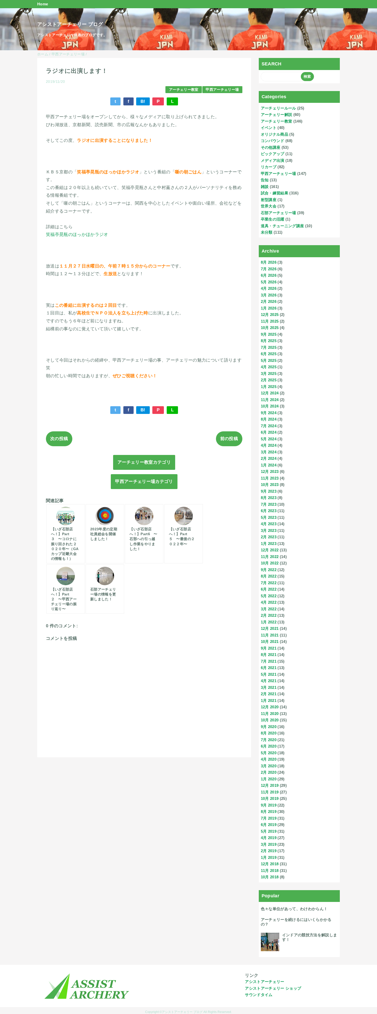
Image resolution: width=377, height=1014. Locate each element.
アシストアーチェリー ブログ (70, 24)
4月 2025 (268, 367)
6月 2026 (268, 275)
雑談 (265, 186)
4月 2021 (268, 681)
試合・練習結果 (274, 193)
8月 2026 (268, 262)
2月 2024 (268, 458)
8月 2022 (268, 576)
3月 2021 (268, 687)
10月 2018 (270, 877)
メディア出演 (272, 160)
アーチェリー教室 (184, 90)
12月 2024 (270, 393)
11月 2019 (270, 792)
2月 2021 (268, 694)
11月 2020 (270, 713)
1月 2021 (268, 700)
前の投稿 (229, 438)
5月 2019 (268, 831)
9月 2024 (268, 413)
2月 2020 (268, 772)
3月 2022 (268, 609)
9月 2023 (268, 491)
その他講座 (271, 147)
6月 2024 (268, 432)
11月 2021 (270, 635)
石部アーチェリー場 (278, 213)
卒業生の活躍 (272, 219)
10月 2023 (270, 484)
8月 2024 (268, 419)
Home (42, 4)
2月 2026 (268, 301)
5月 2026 (268, 282)
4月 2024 (268, 445)
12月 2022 (270, 550)
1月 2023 (268, 543)
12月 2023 (270, 471)
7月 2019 (268, 818)
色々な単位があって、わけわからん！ (294, 909)
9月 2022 (268, 570)
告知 (265, 180)
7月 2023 (268, 504)
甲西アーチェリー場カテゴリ (144, 481)
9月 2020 (268, 726)
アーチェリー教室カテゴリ (144, 462)
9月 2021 (268, 648)
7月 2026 (268, 269)
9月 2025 (268, 334)
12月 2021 (270, 628)
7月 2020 (268, 740)
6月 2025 (268, 354)
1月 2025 (268, 386)
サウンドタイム (258, 994)
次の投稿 (59, 438)
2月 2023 (268, 537)
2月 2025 (268, 380)
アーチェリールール (278, 108)
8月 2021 (268, 654)
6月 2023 (268, 511)
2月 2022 (268, 615)
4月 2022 (268, 602)
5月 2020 (268, 753)
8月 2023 (268, 497)
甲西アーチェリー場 (222, 90)
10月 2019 (270, 798)
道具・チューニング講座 (282, 226)
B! (143, 101)
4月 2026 (268, 288)
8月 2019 (268, 811)
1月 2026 (268, 308)
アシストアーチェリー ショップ (273, 988)
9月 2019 (268, 805)
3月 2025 (268, 373)
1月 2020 (268, 779)
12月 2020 (270, 707)
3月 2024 (268, 452)
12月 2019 (270, 785)
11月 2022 (270, 556)
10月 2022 (270, 563)
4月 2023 (268, 524)
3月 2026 (268, 295)
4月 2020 (268, 759)
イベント (268, 127)
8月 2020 (268, 733)
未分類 (267, 232)
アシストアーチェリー (264, 981)
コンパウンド (272, 140)
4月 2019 (268, 838)
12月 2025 (270, 314)
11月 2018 (270, 870)
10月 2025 (270, 327)
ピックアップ (272, 154)
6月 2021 (268, 667)
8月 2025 (268, 341)
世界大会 (268, 206)
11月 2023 (270, 478)
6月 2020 (268, 746)
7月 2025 (268, 347)
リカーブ (268, 167)
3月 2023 (268, 530)
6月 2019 (268, 824)
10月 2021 (270, 641)
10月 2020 (270, 720)
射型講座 (268, 199)
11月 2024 (270, 399)
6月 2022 (268, 589)
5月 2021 (268, 674)
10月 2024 (270, 406)
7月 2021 (268, 661)
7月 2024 (268, 426)
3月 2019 (268, 844)
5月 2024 (268, 439)
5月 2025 (268, 360)
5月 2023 (268, 517)
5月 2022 (268, 596)
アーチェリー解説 (276, 114)
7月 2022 (268, 583)
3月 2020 (268, 766)
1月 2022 (268, 622)
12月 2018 (270, 864)
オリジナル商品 (274, 134)
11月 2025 (270, 321)
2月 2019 (268, 851)
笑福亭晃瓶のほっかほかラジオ (77, 234)
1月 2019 (268, 857)
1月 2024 (268, 465)
